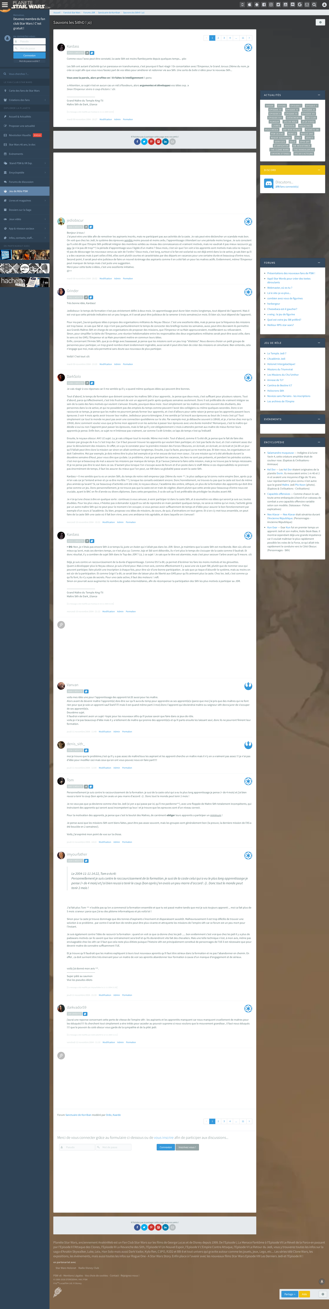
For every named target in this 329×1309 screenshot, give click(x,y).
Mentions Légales (73, 1275)
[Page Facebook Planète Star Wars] (264, 4)
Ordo (109, 1115)
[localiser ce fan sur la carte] (87, 53)
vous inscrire (164, 1137)
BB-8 (180, 1251)
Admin (117, 119)
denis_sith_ (76, 743)
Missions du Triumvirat (280, 369)
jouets (247, 1251)
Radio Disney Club (88, 1268)
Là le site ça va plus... (279, 293)
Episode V (275, 113)
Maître (285, 484)
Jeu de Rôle (290, 121)
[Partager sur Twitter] (144, 141)
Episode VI (291, 113)
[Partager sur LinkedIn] (165, 141)
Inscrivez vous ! (187, 1147)
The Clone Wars (280, 149)
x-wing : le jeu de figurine (281, 314)
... (236, 37)
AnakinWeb (105, 1242)
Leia (97, 1251)
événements (82, 1256)
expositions (61, 1256)
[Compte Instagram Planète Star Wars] (271, 4)
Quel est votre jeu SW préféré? (284, 319)
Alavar (291, 514)
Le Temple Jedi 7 (276, 353)
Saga (298, 137)
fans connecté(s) (287, 184)
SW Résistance (301, 145)
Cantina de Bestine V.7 (279, 385)
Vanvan (72, 684)
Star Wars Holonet (66, 1268)
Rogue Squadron (281, 137)
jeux (255, 1251)
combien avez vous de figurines (285, 298)
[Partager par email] (172, 141)
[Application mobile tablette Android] (256, 4)
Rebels (292, 133)
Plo (297, 484)
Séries (309, 137)
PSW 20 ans (277, 133)
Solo (292, 141)
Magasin (290, 125)
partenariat (15, 245)
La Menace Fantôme (251, 1242)
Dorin (280, 473)
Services (280, 141)
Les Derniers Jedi (272, 1256)
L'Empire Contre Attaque (216, 1247)
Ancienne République (280, 518)
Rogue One (307, 133)
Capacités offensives (278, 494)
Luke (90, 1251)
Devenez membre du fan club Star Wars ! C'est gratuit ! (29, 23)
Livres (276, 125)
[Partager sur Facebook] (137, 141)
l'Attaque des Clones (86, 1247)
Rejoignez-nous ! (130, 1275)
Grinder (72, 290)
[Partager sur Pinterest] (151, 141)
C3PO (161, 1251)
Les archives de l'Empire (280, 401)
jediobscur (75, 220)
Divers (282, 105)
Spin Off (305, 141)
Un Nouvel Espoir (172, 1247)
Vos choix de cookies (96, 1275)
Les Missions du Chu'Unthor (283, 374)
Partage (289, 1294)
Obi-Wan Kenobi (292, 129)
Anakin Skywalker (74, 1251)
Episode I (296, 105)
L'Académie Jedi (276, 358)
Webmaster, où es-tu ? (279, 287)
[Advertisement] (153, 183)
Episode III (275, 109)
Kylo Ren (150, 1251)
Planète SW (312, 129)
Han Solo (108, 1251)
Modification (106, 119)
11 (243, 37)
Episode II (311, 105)
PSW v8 (57, 1275)
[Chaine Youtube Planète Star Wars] (285, 4)
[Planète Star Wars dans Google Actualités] (299, 4)
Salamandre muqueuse (280, 452)
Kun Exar (272, 527)
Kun (288, 527)
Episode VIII (275, 117)
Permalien (128, 119)
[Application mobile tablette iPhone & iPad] (249, 4)
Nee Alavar (273, 514)
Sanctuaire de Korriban (78, 1115)
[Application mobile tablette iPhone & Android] (242, 4)
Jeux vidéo (308, 121)
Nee (285, 514)
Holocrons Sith (275, 390)
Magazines (305, 125)
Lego (263, 1251)
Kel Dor (271, 469)
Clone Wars (300, 1251)
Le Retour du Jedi (260, 1247)
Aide (304, 1294)
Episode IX (309, 109)
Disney (197, 1242)
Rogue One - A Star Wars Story (151, 1256)
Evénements (294, 117)
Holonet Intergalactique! (281, 364)
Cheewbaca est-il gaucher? (282, 309)
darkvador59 (76, 1007)
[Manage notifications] (322, 1282)
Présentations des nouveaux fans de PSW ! (291, 273)
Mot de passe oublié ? (29, 61)
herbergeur (273, 303)
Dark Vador (136, 1251)
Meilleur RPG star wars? (280, 325)
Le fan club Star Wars (18, 82)
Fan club (311, 117)
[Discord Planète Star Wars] (292, 4)
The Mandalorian (304, 149)
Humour (274, 121)
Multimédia (271, 129)
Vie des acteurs (304, 153)
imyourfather (77, 854)
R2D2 (169, 1251)
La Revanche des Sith (131, 1247)
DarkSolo (74, 376)
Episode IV (292, 109)
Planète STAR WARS (30, 5)
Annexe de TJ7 (275, 380)
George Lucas (176, 1242)
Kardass (73, 46)
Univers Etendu (280, 153)
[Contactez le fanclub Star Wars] (307, 4)
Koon (302, 484)
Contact (114, 1275)
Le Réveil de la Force (296, 1242)
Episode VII (308, 113)
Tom (70, 779)
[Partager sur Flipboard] (158, 141)
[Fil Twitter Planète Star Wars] (278, 4)
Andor (269, 105)
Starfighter (281, 145)
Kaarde (117, 1115)
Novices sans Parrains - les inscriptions (288, 396)
